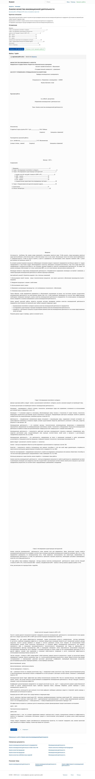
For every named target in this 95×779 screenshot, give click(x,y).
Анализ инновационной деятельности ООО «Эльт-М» (23, 747)
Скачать (34, 56)
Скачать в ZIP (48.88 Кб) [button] (16, 49)
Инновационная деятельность (57, 745)
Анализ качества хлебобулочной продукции (61, 747)
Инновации (17, 6)
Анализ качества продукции (16, 750)
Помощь (73, 2)
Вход (68, 2)
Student (17, 774)
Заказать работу (81, 2)
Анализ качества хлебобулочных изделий (20, 755)
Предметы (11, 6)
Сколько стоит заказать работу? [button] (35, 49)
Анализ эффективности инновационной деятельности (73, 764)
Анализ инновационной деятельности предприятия (23, 745)
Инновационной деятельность (57, 755)
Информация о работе (28, 737)
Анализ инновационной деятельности (19, 764)
